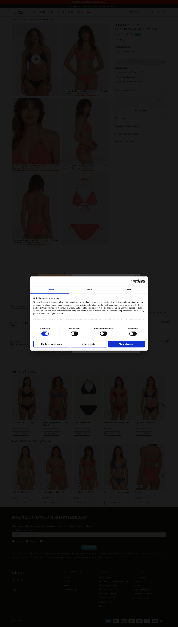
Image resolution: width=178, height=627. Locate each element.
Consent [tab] (50, 290)
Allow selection (89, 344)
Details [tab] (89, 290)
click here (69, 319)
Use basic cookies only (51, 344)
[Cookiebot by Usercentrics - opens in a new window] (133, 281)
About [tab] (128, 290)
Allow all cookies (126, 344)
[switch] (74, 334)
